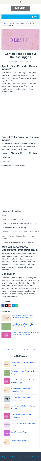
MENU (36, 17)
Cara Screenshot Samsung (32, 349)
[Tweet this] (6, 305)
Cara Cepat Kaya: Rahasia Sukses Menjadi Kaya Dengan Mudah (23, 325)
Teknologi (10, 343)
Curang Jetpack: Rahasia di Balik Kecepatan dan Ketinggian (22, 316)
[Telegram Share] (13, 305)
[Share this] (2, 305)
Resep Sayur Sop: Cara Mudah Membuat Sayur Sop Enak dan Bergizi (25, 333)
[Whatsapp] (16, 305)
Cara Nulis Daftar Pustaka (9, 349)
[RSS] (20, 2)
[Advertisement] (20, 114)
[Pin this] (9, 305)
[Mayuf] (20, 8)
